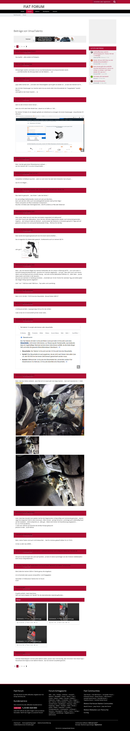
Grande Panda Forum (101, 700)
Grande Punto (53, 704)
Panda (73, 705)
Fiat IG (54, 702)
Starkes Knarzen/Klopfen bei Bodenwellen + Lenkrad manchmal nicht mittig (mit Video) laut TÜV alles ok (46, 551)
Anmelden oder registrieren (102, 2)
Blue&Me (57, 696)
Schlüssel (72, 709)
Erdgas (58, 700)
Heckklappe (62, 704)
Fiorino (70, 702)
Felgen (75, 700)
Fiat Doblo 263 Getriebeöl (100, 76)
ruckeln (68, 707)
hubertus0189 (96, 57)
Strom (65, 711)
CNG (73, 696)
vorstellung (59, 713)
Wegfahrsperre (69, 713)
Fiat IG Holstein (61, 702)
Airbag (59, 694)
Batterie (51, 696)
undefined (52, 713)
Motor (58, 705)
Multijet (63, 705)
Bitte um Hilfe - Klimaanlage (23, 64)
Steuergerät (58, 711)
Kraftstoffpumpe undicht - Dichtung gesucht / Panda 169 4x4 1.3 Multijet (103, 53)
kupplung (51, 705)
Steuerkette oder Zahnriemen (24, 290)
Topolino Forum (88, 700)
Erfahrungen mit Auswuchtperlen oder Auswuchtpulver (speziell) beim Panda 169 (39, 189)
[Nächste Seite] (26, 46)
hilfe (74, 704)
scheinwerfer (64, 709)
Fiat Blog (86, 712)
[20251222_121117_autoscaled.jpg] (27, 445)
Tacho (71, 711)
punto (50, 707)
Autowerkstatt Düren (68, 728)
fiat (50, 702)
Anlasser (64, 694)
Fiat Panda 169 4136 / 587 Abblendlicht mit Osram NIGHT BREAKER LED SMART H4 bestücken (43, 565)
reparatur (62, 707)
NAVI (68, 705)
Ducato (66, 698)
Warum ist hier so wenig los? (23, 303)
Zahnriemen (52, 715)
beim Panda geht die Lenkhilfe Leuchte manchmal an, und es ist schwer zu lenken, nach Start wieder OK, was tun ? (103, 69)
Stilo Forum (107, 696)
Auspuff (71, 694)
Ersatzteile (65, 700)
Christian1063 (96, 64)
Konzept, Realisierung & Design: (88, 725)
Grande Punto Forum (90, 698)
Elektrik (72, 698)
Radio (55, 707)
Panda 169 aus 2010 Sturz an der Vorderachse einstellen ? (103, 61)
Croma (51, 698)
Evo (71, 700)
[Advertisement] (50, 23)
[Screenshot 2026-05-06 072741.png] (49, 133)
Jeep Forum (97, 706)
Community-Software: (86, 723)
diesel (56, 698)
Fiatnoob (95, 78)
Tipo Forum (87, 694)
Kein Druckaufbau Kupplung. (24, 230)
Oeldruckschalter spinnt (22, 79)
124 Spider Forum (107, 694)
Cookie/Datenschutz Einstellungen (24, 725)
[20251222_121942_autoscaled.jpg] (49, 410)
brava (63, 696)
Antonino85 (96, 83)
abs (54, 694)
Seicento (51, 711)
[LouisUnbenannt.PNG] (30, 250)
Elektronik (52, 700)
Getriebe (76, 702)
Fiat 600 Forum (102, 698)
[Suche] (114, 2)
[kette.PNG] (48, 347)
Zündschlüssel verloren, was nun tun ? (26, 173)
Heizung (69, 704)
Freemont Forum (89, 696)
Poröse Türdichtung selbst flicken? (25, 51)
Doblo (61, 698)
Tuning (76, 711)
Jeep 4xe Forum (106, 706)
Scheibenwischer (54, 709)
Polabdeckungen (20, 587)
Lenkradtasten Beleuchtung (23, 534)
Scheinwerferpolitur (99, 81)
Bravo (68, 696)
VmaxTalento (18, 53)
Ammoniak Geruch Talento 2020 (24, 211)
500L (50, 694)
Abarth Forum (88, 706)
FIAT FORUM (33, 6)
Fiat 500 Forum (96, 694)
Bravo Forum (99, 696)
